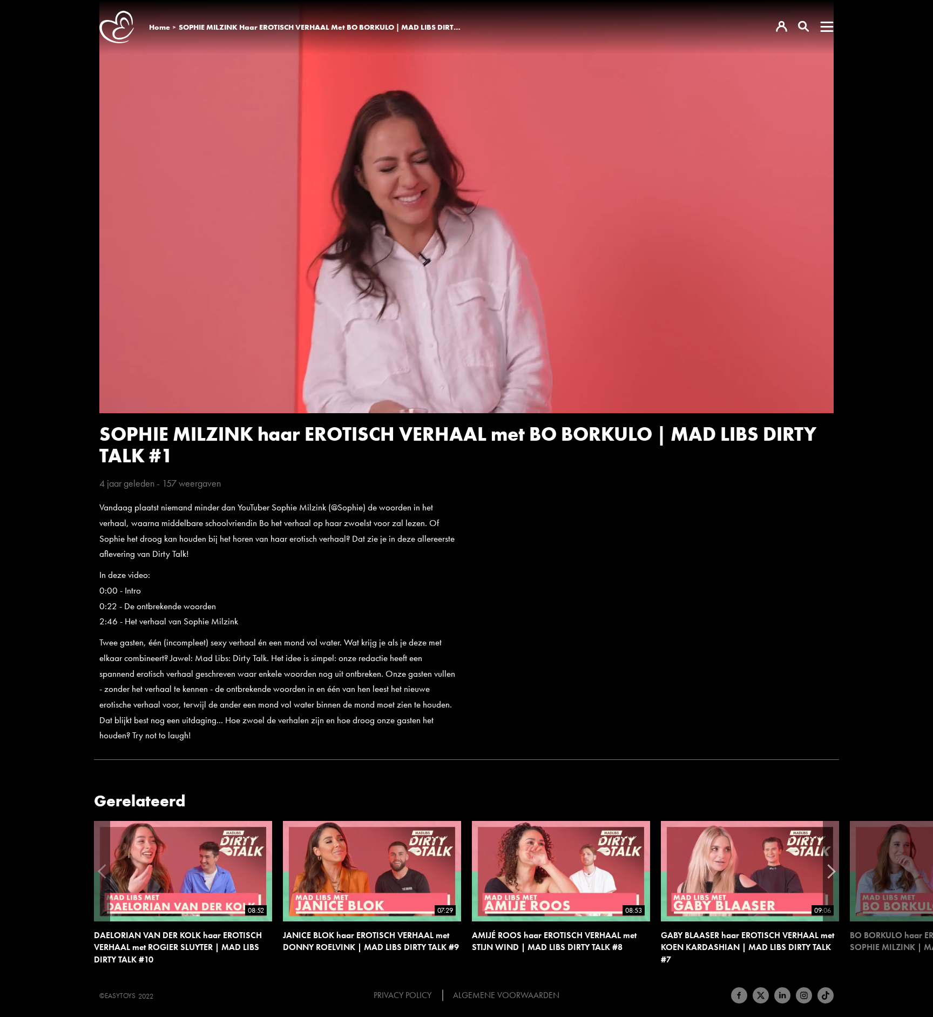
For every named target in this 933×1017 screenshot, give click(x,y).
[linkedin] (782, 995)
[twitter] (761, 995)
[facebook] (739, 995)
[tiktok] (825, 995)
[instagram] (804, 995)
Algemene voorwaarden (506, 995)
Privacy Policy (402, 995)
